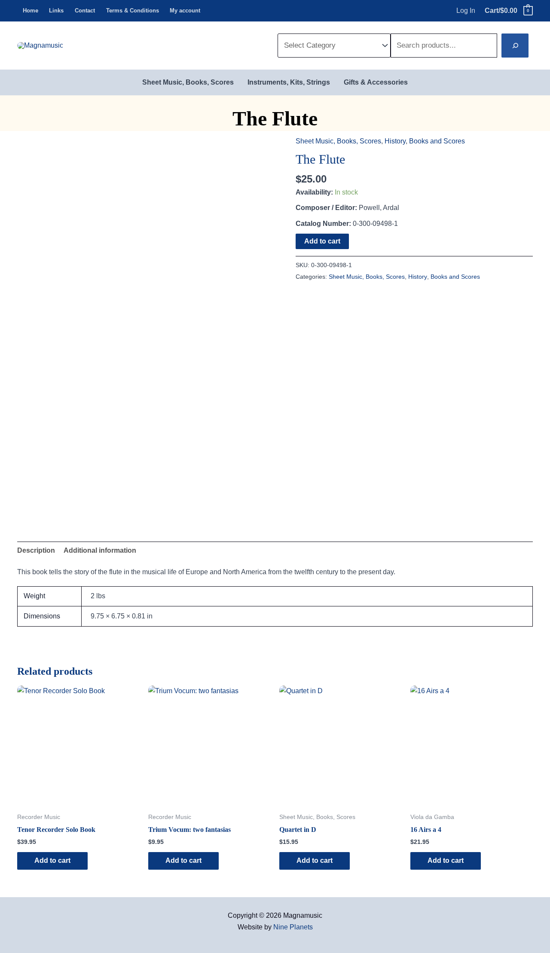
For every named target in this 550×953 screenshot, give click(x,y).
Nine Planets (293, 927)
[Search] (515, 45)
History (395, 141)
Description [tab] (36, 550)
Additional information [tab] (100, 550)
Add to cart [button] (52, 860)
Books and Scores (437, 141)
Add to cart (322, 241)
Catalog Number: (323, 223)
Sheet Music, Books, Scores (338, 141)
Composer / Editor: (326, 207)
